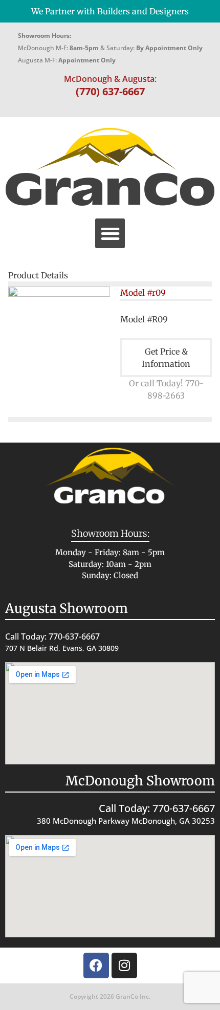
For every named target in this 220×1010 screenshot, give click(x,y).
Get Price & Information (166, 357)
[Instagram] (124, 965)
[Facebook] (96, 965)
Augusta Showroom (66, 608)
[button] (110, 233)
